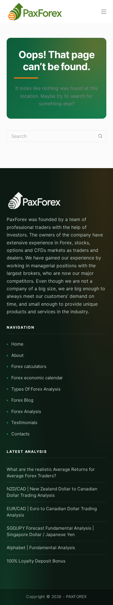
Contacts (20, 434)
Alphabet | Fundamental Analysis (41, 547)
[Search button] (100, 136)
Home (17, 344)
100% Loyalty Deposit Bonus (36, 561)
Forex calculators (28, 366)
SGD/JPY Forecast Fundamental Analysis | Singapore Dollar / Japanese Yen (50, 531)
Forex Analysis (26, 411)
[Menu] (103, 11)
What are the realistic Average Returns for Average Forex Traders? (51, 472)
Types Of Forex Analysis (36, 389)
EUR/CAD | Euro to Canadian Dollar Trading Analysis (52, 512)
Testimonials (24, 422)
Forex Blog (22, 400)
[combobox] (51, 136)
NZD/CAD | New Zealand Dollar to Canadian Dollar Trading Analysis (52, 492)
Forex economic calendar (37, 377)
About (17, 355)
